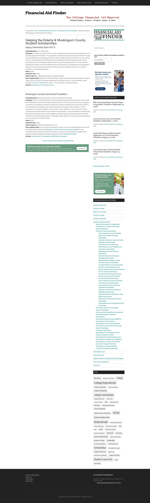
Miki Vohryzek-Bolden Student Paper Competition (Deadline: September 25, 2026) (108, 104)
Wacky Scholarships (102, 328)
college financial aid (105, 382)
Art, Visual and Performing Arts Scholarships (109, 312)
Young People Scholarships (58, 136)
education (97, 405)
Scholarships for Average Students (106, 346)
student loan (111, 451)
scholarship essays (113, 444)
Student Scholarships (99, 218)
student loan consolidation (100, 455)
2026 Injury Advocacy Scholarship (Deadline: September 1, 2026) (106, 120)
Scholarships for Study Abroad (105, 321)
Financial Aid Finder (46, 12)
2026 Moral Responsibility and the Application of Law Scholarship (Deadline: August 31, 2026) (107, 135)
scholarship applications (100, 444)
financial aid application (115, 422)
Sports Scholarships (102, 229)
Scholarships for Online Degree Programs (108, 337)
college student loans (99, 398)
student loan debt (114, 455)
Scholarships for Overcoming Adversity (108, 323)
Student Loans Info (103, 459)
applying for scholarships (108, 378)
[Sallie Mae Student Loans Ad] (57, 151)
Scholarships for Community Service (43, 85)
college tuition (110, 398)
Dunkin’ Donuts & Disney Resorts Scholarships (57, 141)
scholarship (111, 440)
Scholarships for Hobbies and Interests (108, 226)
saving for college (99, 440)
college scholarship (100, 391)
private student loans (101, 437)
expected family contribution (102, 413)
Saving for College (98, 208)
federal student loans (102, 417)
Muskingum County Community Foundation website (62, 129)
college (119, 378)
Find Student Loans (99, 352)
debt (106, 402)
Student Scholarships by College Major (108, 224)
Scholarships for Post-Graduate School (108, 332)
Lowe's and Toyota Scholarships (108, 244)
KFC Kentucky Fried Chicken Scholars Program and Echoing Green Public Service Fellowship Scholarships (109, 276)
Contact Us (96, 365)
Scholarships (100, 448)
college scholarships (104, 395)
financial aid (101, 422)
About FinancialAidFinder (101, 362)
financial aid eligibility (98, 426)
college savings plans (113, 387)
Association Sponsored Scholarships (107, 308)
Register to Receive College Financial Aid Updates (108, 358)
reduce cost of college (115, 436)
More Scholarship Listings (101, 166)
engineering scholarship (108, 405)
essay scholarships (99, 409)
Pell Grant (110, 433)
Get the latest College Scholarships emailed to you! (109, 56)
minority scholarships (99, 433)
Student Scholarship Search (101, 222)
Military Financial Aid (99, 212)
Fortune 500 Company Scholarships (107, 348)
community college (98, 402)
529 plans (97, 378)
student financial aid (100, 452)
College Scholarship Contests (105, 335)
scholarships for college (114, 448)
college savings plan (100, 387)
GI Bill (120, 426)
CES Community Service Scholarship (109, 233)
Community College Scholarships (106, 344)
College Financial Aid (99, 205)
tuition (116, 459)
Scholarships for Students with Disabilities (109, 339)
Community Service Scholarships (106, 231)
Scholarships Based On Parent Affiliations (108, 319)
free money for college (111, 426)
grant (95, 429)
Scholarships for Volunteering (41, 136)
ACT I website (40, 83)
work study (97, 463)
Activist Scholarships (102, 310)
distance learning (114, 402)
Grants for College (98, 215)
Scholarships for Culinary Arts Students (108, 341)
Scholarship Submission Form (109, 483)
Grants (101, 429)
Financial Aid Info (98, 355)
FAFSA (116, 413)
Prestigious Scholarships (103, 330)
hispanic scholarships (110, 429)
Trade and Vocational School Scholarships (109, 326)
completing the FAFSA (69, 134)
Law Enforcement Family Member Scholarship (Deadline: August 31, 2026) (106, 152)
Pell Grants (119, 433)
